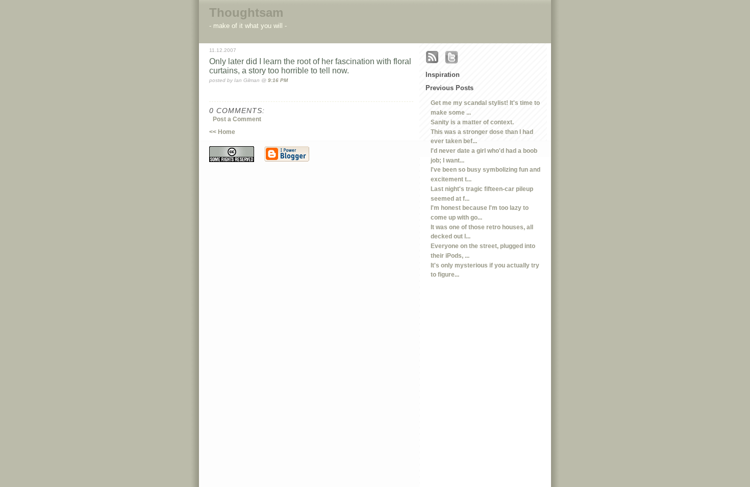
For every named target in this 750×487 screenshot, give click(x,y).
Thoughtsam (246, 12)
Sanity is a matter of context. (472, 122)
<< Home (222, 131)
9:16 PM (278, 80)
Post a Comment (237, 119)
